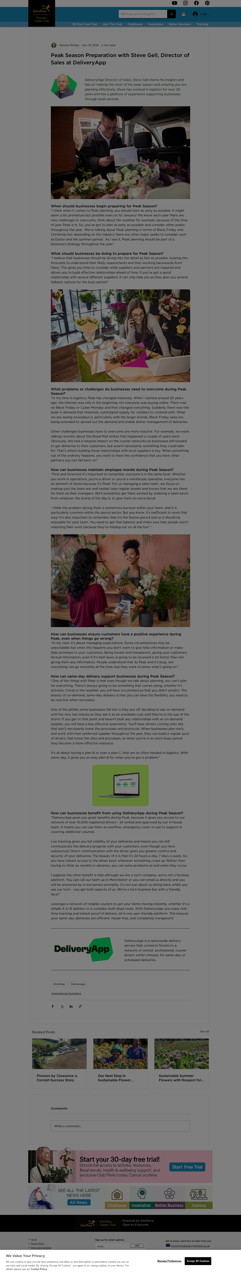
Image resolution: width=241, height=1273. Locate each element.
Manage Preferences (169, 1261)
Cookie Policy (39, 1269)
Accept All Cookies (198, 1261)
